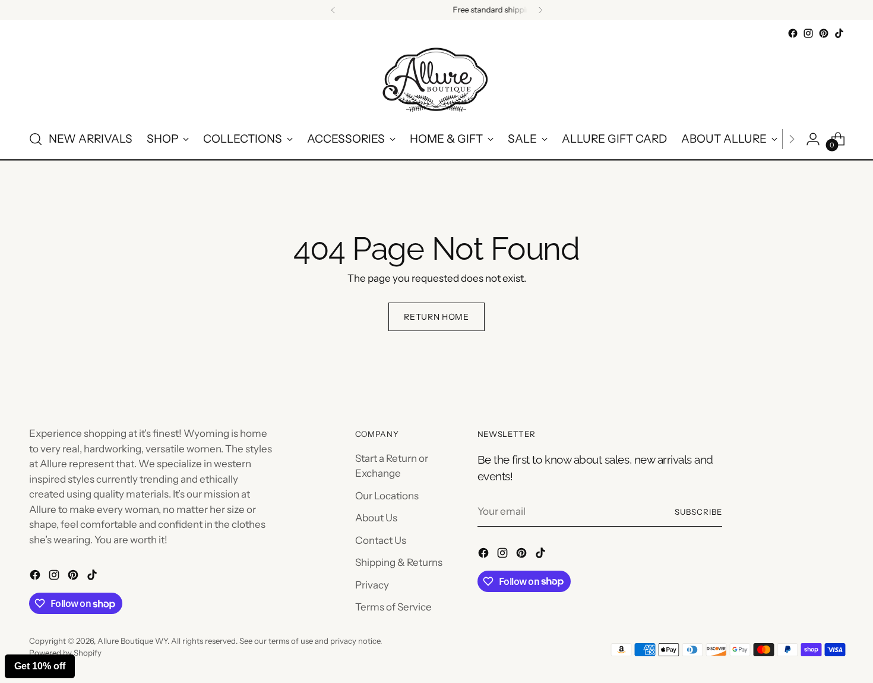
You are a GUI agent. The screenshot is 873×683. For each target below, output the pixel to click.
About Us (376, 518)
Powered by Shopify (65, 652)
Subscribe (698, 512)
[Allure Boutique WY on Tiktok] (839, 33)
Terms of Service (393, 607)
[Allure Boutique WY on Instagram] (808, 33)
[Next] (540, 10)
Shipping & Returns (398, 562)
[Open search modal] (36, 139)
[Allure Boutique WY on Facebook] (792, 33)
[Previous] (333, 10)
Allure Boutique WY (132, 641)
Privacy (372, 585)
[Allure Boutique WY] (436, 80)
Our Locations (387, 496)
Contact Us (380, 540)
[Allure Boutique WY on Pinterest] (823, 33)
